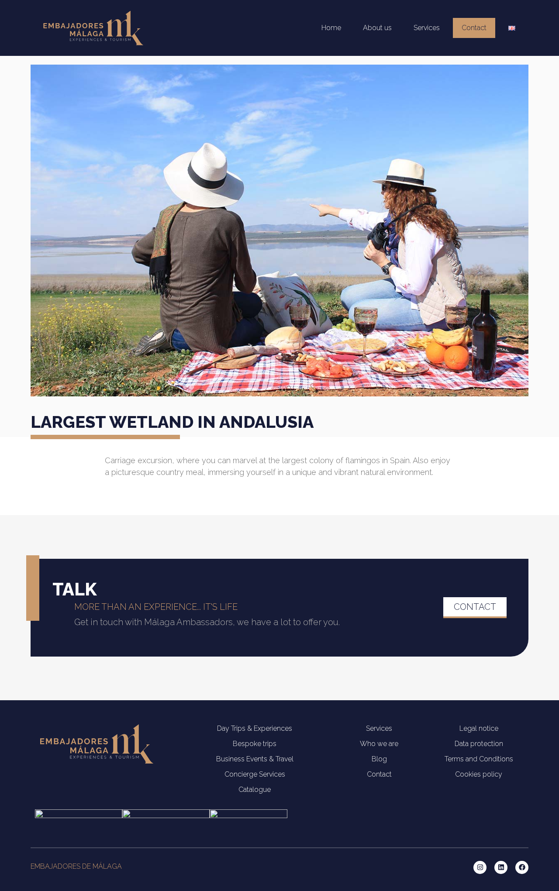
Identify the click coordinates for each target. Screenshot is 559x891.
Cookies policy (478, 774)
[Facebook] (521, 867)
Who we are (379, 744)
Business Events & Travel (254, 759)
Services (427, 28)
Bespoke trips (254, 744)
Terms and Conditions (479, 759)
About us (377, 28)
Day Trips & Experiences (254, 728)
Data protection (479, 744)
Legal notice (478, 728)
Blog (379, 759)
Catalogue (254, 789)
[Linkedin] (500, 867)
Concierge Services (254, 774)
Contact (474, 28)
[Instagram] (480, 867)
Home (331, 28)
